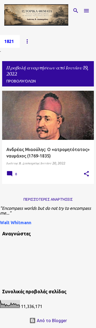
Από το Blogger (51, 320)
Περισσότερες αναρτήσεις (48, 199)
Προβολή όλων (21, 81)
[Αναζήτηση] (76, 10)
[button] (86, 174)
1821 (9, 41)
